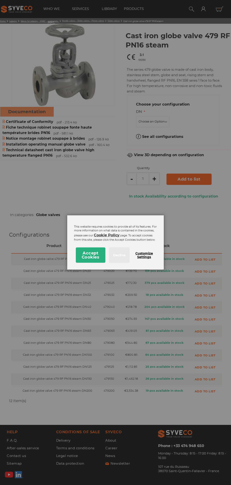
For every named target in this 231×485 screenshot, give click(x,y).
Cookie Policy (107, 235)
